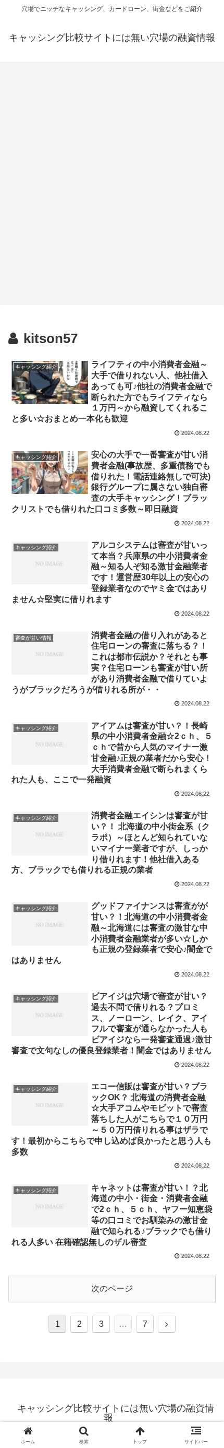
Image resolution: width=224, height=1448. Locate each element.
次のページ (112, 1288)
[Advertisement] (112, 186)
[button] (202, 1375)
